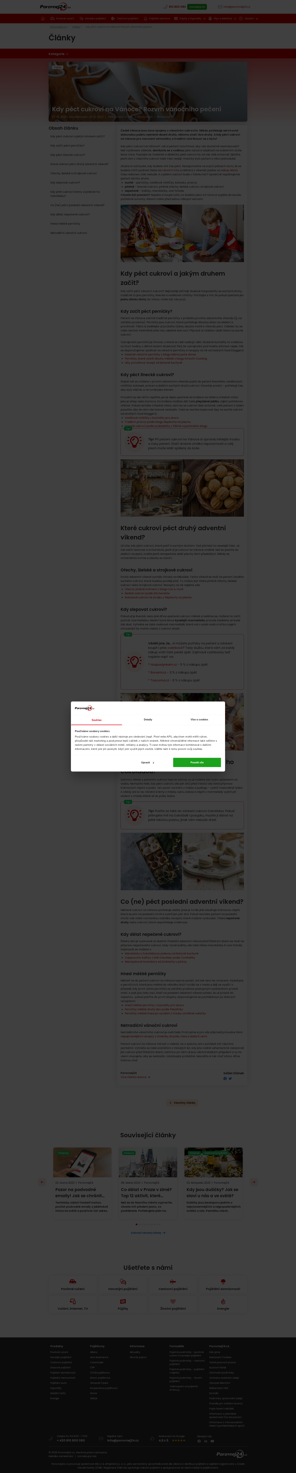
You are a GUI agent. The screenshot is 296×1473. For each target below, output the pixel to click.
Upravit (145, 762)
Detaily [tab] (148, 719)
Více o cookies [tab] (199, 719)
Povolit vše (197, 762)
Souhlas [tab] (97, 719)
